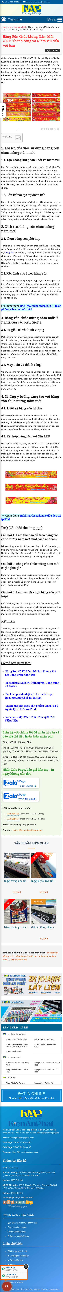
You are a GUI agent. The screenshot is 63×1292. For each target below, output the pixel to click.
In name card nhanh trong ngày (17, 1064)
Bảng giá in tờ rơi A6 (15, 1083)
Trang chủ (15, 19)
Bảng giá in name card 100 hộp (46, 1071)
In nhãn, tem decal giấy (16, 1040)
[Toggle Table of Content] (16, 138)
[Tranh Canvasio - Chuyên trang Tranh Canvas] (18, 1202)
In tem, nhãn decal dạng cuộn (45, 1045)
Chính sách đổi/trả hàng (18, 1236)
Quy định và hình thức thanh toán (22, 1223)
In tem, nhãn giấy (13, 1051)
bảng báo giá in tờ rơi (26, 956)
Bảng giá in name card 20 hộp (17, 1071)
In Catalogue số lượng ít (18, 1256)
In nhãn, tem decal (16, 1034)
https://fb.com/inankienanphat (27, 830)
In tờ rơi (11, 1077)
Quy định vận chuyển (17, 1227)
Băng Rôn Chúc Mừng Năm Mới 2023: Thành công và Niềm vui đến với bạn (31, 40)
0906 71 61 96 (13, 814)
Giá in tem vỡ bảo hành (44, 1040)
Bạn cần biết (20, 27)
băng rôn (10, 252)
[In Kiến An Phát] (31, 10)
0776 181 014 (13, 819)
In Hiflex (11, 1265)
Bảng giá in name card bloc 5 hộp (47, 1064)
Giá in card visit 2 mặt (17, 1251)
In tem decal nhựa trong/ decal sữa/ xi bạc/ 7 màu (17, 1045)
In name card (13, 1057)
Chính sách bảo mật (17, 1232)
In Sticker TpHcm (15, 1282)
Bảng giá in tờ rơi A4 (43, 1083)
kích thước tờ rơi (19, 959)
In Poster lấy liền (15, 1260)
